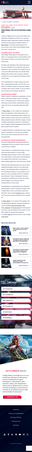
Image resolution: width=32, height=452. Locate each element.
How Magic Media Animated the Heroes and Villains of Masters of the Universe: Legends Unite (21, 240)
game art (10, 214)
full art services (17, 207)
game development (16, 205)
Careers (16, 425)
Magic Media (4, 45)
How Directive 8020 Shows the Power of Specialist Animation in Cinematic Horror (21, 251)
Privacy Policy (16, 417)
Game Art (4, 25)
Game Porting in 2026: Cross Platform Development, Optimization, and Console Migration (21, 262)
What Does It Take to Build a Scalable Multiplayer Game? (21, 229)
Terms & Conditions (16, 413)
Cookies (16, 409)
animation (7, 207)
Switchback (18, 193)
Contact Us (16, 421)
